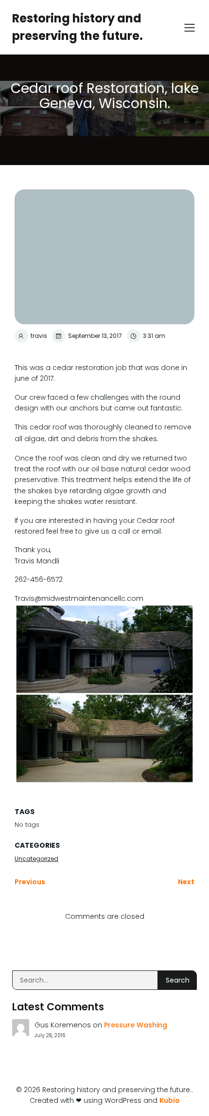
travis (39, 336)
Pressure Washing (135, 1025)
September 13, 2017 (95, 336)
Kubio (169, 1100)
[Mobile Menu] (189, 27)
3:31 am (154, 336)
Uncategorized (36, 859)
